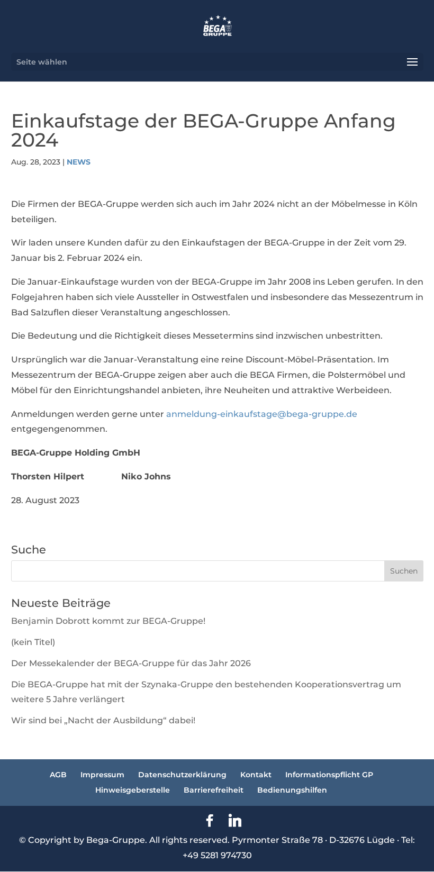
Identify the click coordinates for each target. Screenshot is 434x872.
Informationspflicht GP (329, 774)
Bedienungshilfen (292, 790)
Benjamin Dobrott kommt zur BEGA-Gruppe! (108, 621)
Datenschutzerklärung (182, 774)
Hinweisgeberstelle (132, 790)
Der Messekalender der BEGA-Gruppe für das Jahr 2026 (131, 663)
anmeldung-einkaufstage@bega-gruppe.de (261, 414)
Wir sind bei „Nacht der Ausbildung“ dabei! (103, 720)
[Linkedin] (235, 820)
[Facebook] (209, 820)
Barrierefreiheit (213, 790)
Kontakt (256, 774)
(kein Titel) (33, 642)
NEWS (79, 162)
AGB (58, 774)
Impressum (102, 774)
